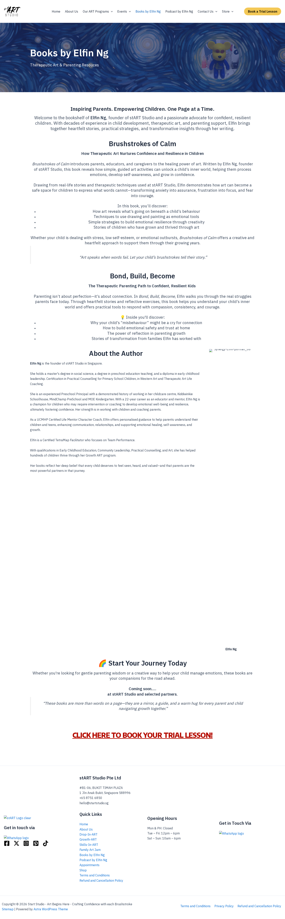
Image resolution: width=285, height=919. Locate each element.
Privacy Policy (224, 906)
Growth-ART (88, 839)
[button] (262, 11)
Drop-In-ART (88, 834)
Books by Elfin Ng (92, 855)
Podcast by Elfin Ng (93, 860)
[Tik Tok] (45, 843)
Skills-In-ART (88, 845)
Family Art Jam (90, 850)
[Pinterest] (36, 843)
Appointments (89, 865)
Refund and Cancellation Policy (101, 880)
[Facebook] (7, 843)
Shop (83, 870)
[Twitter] (16, 843)
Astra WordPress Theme (51, 909)
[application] (111, 11)
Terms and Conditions (94, 875)
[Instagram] (26, 843)
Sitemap (8, 909)
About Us (86, 829)
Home (83, 824)
